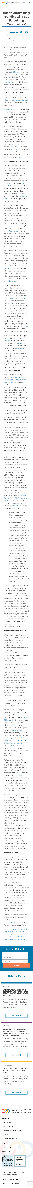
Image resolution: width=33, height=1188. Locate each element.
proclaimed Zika (9, 82)
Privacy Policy (7, 1179)
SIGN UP (16, 965)
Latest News (6, 1122)
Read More (15, 1015)
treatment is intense (13, 231)
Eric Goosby (16, 929)
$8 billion (21, 343)
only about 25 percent (17, 298)
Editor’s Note (12, 281)
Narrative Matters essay (12, 922)
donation (19, 698)
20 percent (22, 348)
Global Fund (11, 748)
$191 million (15, 149)
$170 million (17, 730)
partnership (24, 775)
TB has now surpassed (12, 109)
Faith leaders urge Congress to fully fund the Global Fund (16, 1071)
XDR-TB (19, 939)
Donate (4, 1151)
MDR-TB (13, 934)
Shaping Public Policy (10, 1130)
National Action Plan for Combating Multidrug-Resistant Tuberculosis (15, 380)
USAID (14, 939)
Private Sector (22, 937)
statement (15, 506)
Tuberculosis (8, 939)
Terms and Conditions (10, 1183)
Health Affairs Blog (19, 50)
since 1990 (24, 326)
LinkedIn (5, 1144)
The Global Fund (8, 1134)
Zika (23, 939)
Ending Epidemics (8, 1138)
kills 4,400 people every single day (16, 100)
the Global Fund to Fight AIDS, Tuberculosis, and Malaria (15, 498)
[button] (29, 3)
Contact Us (6, 1126)
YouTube (5, 1147)
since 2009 (20, 157)
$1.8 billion (15, 72)
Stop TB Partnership (14, 745)
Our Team (5, 1119)
